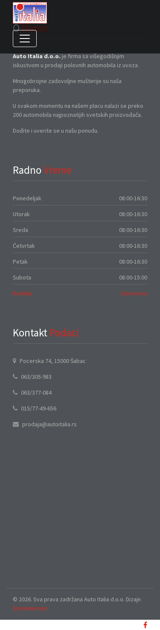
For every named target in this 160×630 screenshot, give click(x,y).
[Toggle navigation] (25, 38)
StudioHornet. (30, 608)
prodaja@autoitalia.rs (49, 424)
